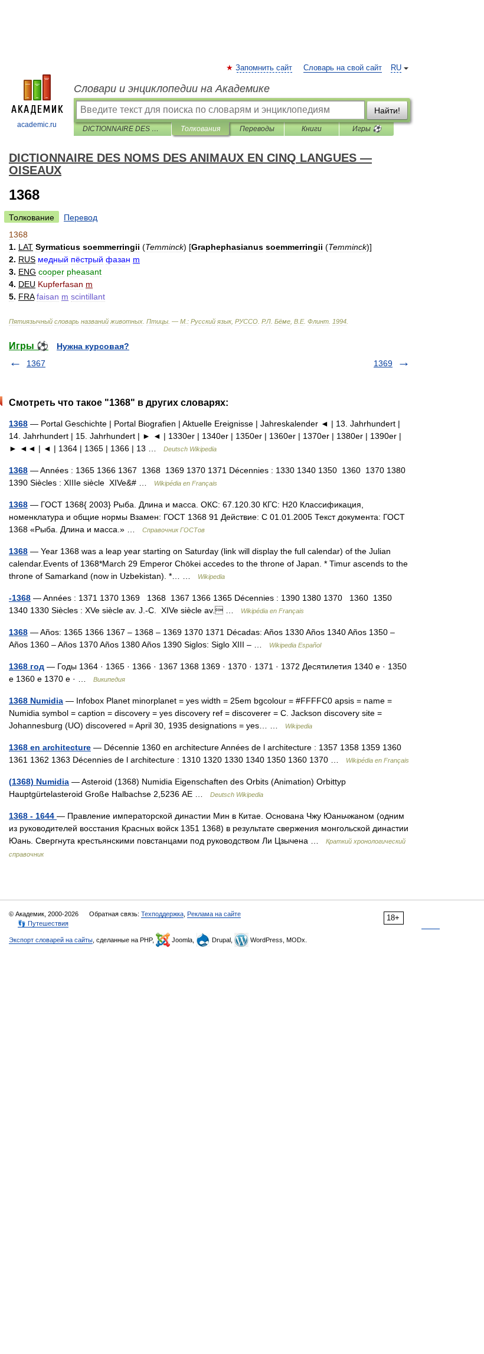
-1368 (20, 598)
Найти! (387, 110)
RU (396, 68)
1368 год (26, 666)
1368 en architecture (50, 747)
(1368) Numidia (39, 781)
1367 (36, 363)
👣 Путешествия (43, 923)
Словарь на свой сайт (342, 68)
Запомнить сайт (264, 68)
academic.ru (37, 125)
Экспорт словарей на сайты (51, 939)
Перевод (80, 217)
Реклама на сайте (214, 913)
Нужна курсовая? (93, 346)
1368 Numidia (36, 700)
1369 (383, 363)
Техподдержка (162, 913)
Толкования (200, 129)
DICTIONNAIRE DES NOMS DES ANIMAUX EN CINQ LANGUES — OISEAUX (122, 129)
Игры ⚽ (366, 129)
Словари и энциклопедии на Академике (172, 89)
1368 (18, 423)
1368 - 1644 (33, 816)
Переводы (257, 129)
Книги (312, 129)
